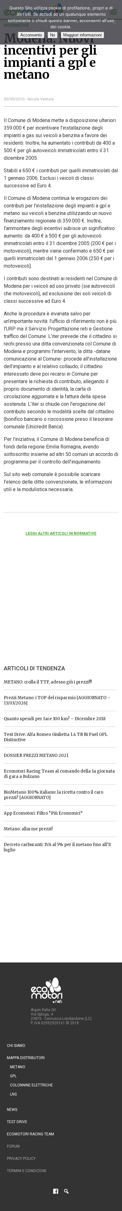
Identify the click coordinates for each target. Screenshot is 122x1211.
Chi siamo (16, 1045)
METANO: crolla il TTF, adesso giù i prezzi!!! (48, 682)
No (52, 35)
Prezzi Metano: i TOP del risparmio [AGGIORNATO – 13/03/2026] (57, 700)
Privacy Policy (21, 1158)
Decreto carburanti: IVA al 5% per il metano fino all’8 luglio (57, 847)
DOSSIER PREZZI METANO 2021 (36, 755)
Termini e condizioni (26, 1171)
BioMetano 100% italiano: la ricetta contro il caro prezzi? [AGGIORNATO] (53, 795)
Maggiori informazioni (82, 35)
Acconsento (31, 35)
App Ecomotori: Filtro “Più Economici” (43, 813)
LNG (13, 1094)
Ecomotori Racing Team (30, 1134)
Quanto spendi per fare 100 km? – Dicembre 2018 (54, 718)
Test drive (17, 1122)
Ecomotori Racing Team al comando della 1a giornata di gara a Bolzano (59, 774)
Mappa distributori (26, 1058)
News (12, 1109)
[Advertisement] (51, 609)
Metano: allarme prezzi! (28, 829)
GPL (13, 1076)
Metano (17, 1067)
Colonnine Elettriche (31, 1085)
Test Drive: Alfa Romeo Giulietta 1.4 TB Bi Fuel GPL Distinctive (56, 737)
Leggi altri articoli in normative (61, 533)
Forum (13, 1146)
